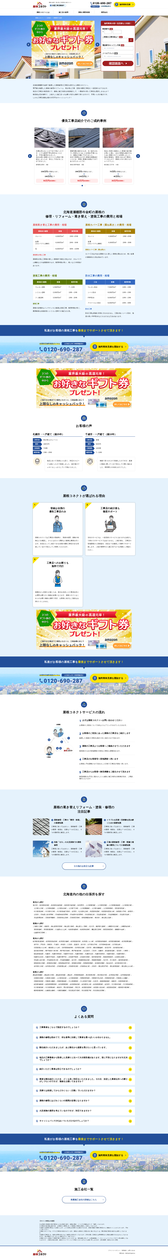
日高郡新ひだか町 (40, 947)
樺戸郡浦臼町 (76, 951)
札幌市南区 (111, 954)
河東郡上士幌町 (122, 978)
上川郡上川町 (39, 908)
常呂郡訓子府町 (74, 990)
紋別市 (107, 984)
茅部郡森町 (38, 929)
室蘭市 (100, 951)
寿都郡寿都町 (96, 960)
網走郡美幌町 (38, 975)
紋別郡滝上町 (86, 984)
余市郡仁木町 (39, 966)
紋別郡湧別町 (98, 984)
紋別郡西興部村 (51, 984)
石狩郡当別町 (80, 947)
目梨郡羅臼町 (123, 981)
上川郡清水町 (62, 978)
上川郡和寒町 (108, 908)
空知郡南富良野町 (61, 914)
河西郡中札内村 (97, 978)
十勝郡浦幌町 (62, 990)
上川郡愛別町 (91, 905)
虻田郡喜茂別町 (38, 941)
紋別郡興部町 (63, 984)
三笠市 (94, 951)
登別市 (119, 951)
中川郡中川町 (50, 911)
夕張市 (94, 966)
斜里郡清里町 (87, 987)
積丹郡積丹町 (96, 957)
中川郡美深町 (39, 911)
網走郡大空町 (49, 975)
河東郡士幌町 (50, 981)
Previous (29, 44)
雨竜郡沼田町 (76, 963)
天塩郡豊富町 (39, 917)
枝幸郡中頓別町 (70, 905)
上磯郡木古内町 (113, 926)
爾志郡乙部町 (96, 929)
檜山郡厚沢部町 (56, 926)
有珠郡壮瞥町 (100, 963)
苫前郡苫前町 (75, 917)
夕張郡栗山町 (62, 966)
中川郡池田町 (128, 984)
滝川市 (105, 960)
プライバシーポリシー (114, 1250)
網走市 (70, 975)
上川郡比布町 (62, 908)
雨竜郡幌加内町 (87, 917)
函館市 (46, 926)
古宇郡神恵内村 (104, 944)
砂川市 (74, 960)
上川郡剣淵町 (50, 908)
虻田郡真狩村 (75, 941)
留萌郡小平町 (121, 911)
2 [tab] (64, 74)
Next (97, 44)
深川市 (83, 944)
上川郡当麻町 (96, 908)
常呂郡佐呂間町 (99, 990)
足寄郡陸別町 (125, 975)
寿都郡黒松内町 (84, 960)
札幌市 (47, 954)
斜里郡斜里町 (111, 987)
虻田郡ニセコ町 (88, 941)
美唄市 (49, 944)
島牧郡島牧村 (108, 957)
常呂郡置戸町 (86, 990)
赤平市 (36, 944)
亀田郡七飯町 (101, 926)
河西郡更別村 (110, 978)
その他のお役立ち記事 (84, 866)
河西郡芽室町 (85, 978)
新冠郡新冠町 (110, 951)
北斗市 (91, 926)
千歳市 (56, 944)
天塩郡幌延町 (113, 914)
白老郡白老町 (120, 957)
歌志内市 (109, 963)
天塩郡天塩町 (124, 914)
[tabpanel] (63, 44)
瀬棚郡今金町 (120, 929)
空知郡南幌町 (65, 960)
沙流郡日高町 (85, 957)
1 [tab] (62, 74)
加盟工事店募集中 (58, 5)
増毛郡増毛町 (120, 908)
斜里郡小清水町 (99, 987)
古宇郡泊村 (116, 944)
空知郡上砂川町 (39, 960)
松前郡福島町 (73, 929)
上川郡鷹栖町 (85, 908)
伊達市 (63, 944)
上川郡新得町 (73, 978)
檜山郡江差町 (69, 926)
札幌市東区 (79, 954)
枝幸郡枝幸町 (44, 905)
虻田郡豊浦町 (127, 941)
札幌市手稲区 (50, 957)
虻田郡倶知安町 (51, 941)
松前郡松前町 (85, 929)
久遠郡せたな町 (61, 929)
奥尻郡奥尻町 (108, 929)
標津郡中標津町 (124, 987)
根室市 (59, 987)
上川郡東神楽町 (114, 905)
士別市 (36, 914)
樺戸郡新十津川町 (51, 951)
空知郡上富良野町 (47, 914)
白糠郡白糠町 (50, 990)
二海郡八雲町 (38, 926)
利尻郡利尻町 (95, 911)
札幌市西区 (121, 954)
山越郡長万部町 (39, 932)
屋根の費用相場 (84, 12)
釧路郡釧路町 (105, 981)
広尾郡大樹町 (50, 978)
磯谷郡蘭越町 (98, 947)
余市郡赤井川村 (120, 963)
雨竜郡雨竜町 (88, 963)
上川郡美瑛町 (102, 905)
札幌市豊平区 (62, 957)
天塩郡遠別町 (101, 914)
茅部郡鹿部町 (48, 929)
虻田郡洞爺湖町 (114, 941)
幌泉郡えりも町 (54, 947)
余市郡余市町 (50, 966)
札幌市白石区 (39, 957)
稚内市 (97, 917)
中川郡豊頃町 (50, 987)
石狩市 (89, 947)
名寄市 (74, 911)
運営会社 (104, 12)
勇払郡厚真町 (115, 966)
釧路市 (114, 981)
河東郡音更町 (39, 981)
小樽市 (125, 951)
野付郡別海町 (68, 987)
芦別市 (43, 944)
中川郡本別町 (116, 984)
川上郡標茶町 (73, 981)
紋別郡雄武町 (75, 984)
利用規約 (124, 1250)
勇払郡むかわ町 (127, 966)
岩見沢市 (108, 947)
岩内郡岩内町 (118, 947)
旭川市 (35, 905)
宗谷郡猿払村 (90, 914)
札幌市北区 (89, 954)
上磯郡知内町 (125, 926)
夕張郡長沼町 (73, 966)
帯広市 (77, 987)
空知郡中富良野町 (76, 914)
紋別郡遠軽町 (39, 984)
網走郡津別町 (61, 975)
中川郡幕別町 (39, 987)
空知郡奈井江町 (52, 960)
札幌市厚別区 (57, 954)
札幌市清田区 (100, 954)
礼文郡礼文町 (83, 911)
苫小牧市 (113, 960)
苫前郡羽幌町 (50, 917)
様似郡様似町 (39, 954)
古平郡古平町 (92, 944)
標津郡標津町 (39, 990)
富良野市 (80, 905)
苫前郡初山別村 (62, 917)
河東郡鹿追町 (62, 981)
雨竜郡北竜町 (52, 963)
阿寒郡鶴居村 (79, 975)
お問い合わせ (131, 1250)
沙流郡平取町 (73, 957)
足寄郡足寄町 (114, 975)
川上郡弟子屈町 (85, 981)
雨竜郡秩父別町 (39, 963)
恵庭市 (76, 944)
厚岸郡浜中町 (102, 975)
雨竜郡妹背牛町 (64, 963)
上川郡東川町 (127, 905)
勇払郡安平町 (103, 966)
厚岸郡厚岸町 (91, 975)
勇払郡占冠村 (106, 917)
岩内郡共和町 (39, 951)
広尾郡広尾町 (39, 978)
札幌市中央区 (68, 954)
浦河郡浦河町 (123, 960)
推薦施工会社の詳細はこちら (84, 1200)
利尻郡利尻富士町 (108, 911)
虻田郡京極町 (64, 941)
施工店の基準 (63, 12)
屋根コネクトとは (43, 12)
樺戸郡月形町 (65, 951)
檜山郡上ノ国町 (81, 926)
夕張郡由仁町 (85, 966)
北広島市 (86, 951)
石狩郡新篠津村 (67, 947)
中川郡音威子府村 (63, 911)
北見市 (95, 981)
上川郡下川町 (73, 908)
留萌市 (130, 911)
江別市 (69, 944)
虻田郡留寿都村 (101, 941)
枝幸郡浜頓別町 (56, 905)
